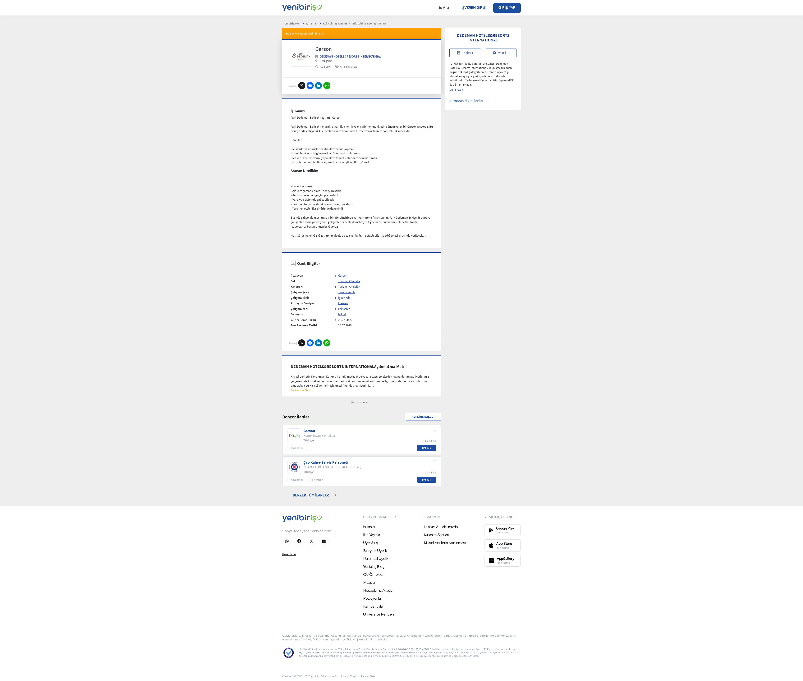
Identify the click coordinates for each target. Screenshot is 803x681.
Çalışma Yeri (299, 309)
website (503, 53)
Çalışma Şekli (300, 292)
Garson (342, 275)
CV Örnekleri (373, 574)
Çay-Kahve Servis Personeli (325, 462)
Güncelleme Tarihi (303, 320)
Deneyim (297, 314)
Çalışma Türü (300, 298)
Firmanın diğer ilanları (467, 100)
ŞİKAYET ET (362, 402)
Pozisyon (297, 275)
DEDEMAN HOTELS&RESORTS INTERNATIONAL (350, 56)
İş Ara (444, 7)
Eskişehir (344, 309)
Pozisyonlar (372, 598)
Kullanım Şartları (436, 534)
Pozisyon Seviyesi (303, 303)
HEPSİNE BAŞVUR (423, 417)
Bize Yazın (289, 554)
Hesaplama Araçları (378, 590)
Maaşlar (369, 582)
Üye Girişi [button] (370, 542)
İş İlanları (369, 526)
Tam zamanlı (346, 292)
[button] (302, 390)
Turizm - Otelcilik (349, 281)
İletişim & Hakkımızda (441, 526)
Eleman (343, 303)
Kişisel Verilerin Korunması (445, 542)
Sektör (295, 281)
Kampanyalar (373, 606)
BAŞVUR (426, 447)
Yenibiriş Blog (374, 566)
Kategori (297, 287)
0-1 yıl (342, 314)
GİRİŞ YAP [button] (507, 7)
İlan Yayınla (371, 534)
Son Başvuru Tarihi (304, 325)
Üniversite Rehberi (378, 614)
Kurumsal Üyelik (375, 558)
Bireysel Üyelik (375, 550)
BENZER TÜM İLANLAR (311, 495)
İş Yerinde (344, 298)
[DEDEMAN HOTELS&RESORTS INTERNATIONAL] (301, 56)
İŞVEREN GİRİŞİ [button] (474, 7)
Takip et (467, 53)
